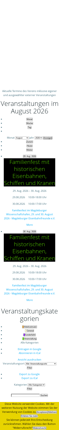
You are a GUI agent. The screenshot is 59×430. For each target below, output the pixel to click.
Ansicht (29, 359)
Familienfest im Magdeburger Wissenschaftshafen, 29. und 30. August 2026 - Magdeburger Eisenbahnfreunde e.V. (29, 214)
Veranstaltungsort (14, 363)
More (29, 224)
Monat (29, 119)
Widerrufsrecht (39, 428)
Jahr (31, 137)
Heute (29, 146)
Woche (29, 123)
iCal (29, 353)
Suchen (44, 395)
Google (29, 349)
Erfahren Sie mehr (29, 416)
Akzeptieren (42, 412)
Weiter (29, 150)
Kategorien (21, 384)
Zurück (29, 142)
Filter (29, 367)
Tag (29, 127)
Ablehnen (52, 412)
